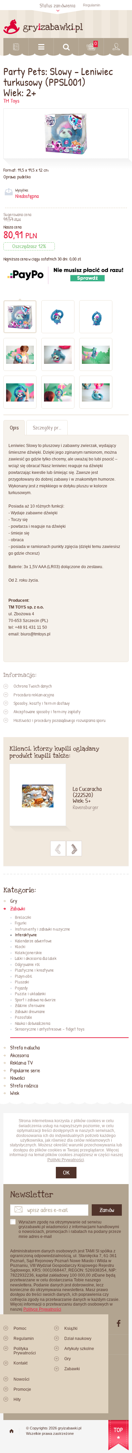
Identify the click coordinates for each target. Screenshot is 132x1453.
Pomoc (20, 1328)
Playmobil (23, 976)
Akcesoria (19, 1055)
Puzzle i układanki (30, 994)
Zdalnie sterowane (30, 1006)
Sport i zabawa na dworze (35, 1000)
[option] (66, 799)
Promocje (22, 1389)
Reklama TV (21, 1063)
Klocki (20, 947)
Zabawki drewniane (30, 1012)
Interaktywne (26, 935)
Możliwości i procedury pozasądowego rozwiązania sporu (60, 720)
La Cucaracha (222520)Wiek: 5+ (87, 795)
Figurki (20, 923)
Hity (17, 1399)
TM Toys (11, 100)
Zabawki (17, 908)
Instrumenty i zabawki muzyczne (42, 929)
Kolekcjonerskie (28, 953)
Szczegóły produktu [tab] (50, 427)
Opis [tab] (14, 427)
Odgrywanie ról (27, 965)
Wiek (14, 1093)
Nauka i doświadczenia (32, 1023)
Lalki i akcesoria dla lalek (36, 959)
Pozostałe (23, 1017)
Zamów (107, 1210)
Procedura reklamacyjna (34, 694)
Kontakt (20, 1363)
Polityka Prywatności (25, 1350)
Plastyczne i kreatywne (34, 970)
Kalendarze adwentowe (33, 941)
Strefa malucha (25, 1047)
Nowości (17, 1078)
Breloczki (23, 917)
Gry (13, 901)
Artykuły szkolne (79, 1348)
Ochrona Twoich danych (33, 686)
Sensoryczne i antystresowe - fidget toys (49, 1029)
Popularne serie (25, 1070)
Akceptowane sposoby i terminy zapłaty (47, 711)
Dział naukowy (77, 1338)
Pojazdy (21, 988)
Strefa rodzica (24, 1085)
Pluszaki (22, 982)
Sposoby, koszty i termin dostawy (42, 703)
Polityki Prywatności (65, 1159)
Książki (71, 1328)
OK (66, 1172)
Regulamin (91, 5)
